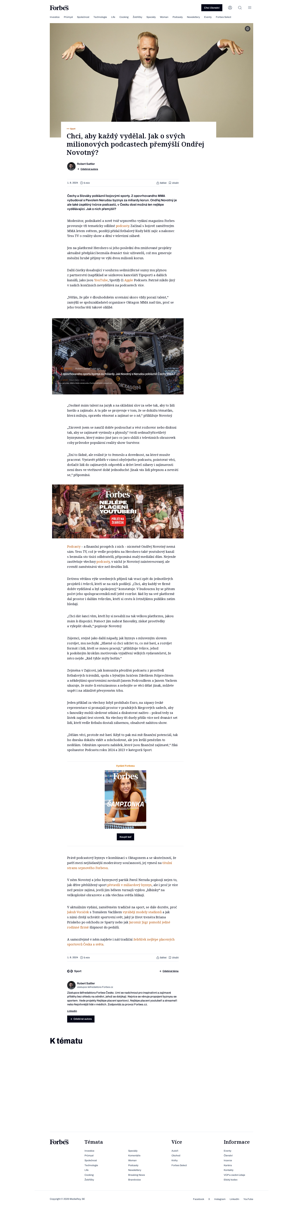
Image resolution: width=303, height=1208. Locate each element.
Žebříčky (137, 17)
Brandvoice (134, 1179)
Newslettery (193, 17)
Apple (128, 280)
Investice (55, 17)
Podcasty (178, 17)
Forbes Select (223, 17)
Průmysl (68, 17)
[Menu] (249, 7)
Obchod (175, 1155)
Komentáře (134, 1155)
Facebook (198, 1199)
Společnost (83, 17)
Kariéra (228, 1165)
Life (113, 17)
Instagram (219, 1199)
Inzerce (228, 1160)
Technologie (100, 17)
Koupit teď (125, 837)
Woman (164, 17)
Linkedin (72, 1011)
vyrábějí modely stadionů (142, 912)
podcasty (122, 226)
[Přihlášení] (230, 7)
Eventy (208, 17)
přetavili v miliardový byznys (129, 885)
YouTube (101, 280)
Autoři (174, 1151)
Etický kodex (230, 1179)
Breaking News (136, 1175)
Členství (228, 1155)
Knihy (174, 1160)
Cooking (124, 17)
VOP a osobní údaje (234, 1175)
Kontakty (228, 1170)
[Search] (239, 7)
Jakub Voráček (78, 912)
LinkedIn (234, 1199)
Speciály (151, 17)
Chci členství (212, 7)
